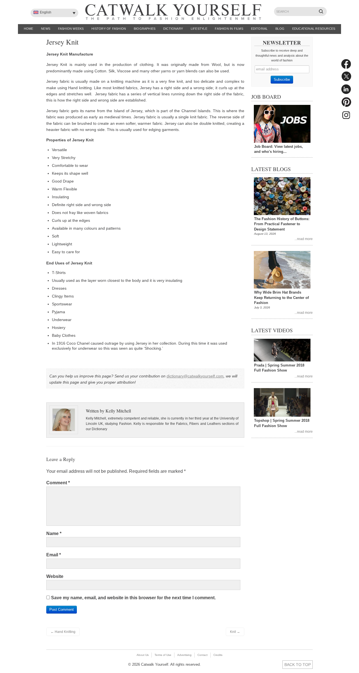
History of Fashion (108, 28)
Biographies (144, 28)
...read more (303, 239)
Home (28, 28)
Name (53, 533)
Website (54, 576)
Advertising (184, 654)
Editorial (259, 28)
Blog (279, 28)
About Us (143, 654)
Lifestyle (199, 28)
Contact (202, 654)
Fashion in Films (229, 28)
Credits (217, 654)
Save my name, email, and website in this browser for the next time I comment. (133, 597)
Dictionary (173, 28)
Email (53, 554)
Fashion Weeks (71, 28)
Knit (235, 632)
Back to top (297, 664)
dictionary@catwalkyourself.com (195, 376)
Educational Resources (313, 28)
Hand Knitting (62, 632)
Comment (58, 482)
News (45, 28)
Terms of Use (163, 654)
